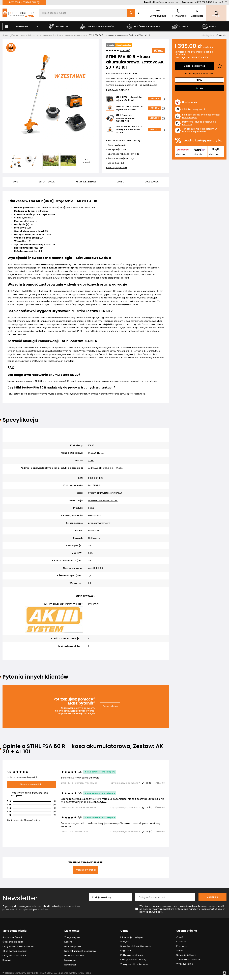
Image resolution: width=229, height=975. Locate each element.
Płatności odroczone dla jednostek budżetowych (201, 116)
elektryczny (133, 140)
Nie (160, 783)
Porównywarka (179, 15)
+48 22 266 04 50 (202, 2)
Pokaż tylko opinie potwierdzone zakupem (29, 794)
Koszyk (68, 942)
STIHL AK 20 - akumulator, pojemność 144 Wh (129, 108)
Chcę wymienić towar (14, 955)
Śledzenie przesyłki (13, 942)
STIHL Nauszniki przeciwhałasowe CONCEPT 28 (125, 118)
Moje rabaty (70, 960)
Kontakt (7, 960)
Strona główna (10, 35)
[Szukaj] (131, 13)
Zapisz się (212, 897)
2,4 (132, 158)
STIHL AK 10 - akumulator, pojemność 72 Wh (129, 99)
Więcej (119, 468)
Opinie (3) (125, 50)
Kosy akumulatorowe (76, 35)
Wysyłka (124, 941)
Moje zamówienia (14, 931)
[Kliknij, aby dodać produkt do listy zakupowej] (220, 66)
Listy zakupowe (158, 15)
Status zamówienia (13, 937)
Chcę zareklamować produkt (19, 946)
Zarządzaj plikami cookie (134, 964)
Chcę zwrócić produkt (14, 951)
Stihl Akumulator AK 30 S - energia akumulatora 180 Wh (129, 129)
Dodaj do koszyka (194, 65)
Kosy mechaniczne (53, 35)
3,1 (122, 163)
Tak (147, 783)
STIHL (91, 460)
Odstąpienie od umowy (133, 959)
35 (138, 154)
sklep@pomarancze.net (165, 2)
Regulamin (126, 950)
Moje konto (72, 931)
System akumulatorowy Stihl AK (105, 493)
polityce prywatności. (151, 911)
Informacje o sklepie (131, 937)
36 (124, 149)
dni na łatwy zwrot (193, 109)
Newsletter (20, 898)
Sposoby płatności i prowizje (136, 946)
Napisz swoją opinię (31, 784)
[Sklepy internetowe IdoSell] (224, 973)
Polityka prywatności (131, 955)
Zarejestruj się (72, 937)
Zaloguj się (197, 15)
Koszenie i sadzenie (31, 35)
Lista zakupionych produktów (80, 951)
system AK (120, 145)
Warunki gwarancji (86, 869)
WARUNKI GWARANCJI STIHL (103, 500)
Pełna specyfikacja (116, 167)
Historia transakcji (74, 955)
